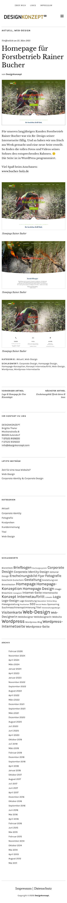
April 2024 (14, 660)
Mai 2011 (13, 863)
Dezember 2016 (16, 797)
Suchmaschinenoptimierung (18, 607)
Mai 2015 (13, 832)
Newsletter (41, 601)
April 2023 (14, 673)
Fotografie (7, 517)
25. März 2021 (23, 40)
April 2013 (14, 854)
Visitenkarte (12, 612)
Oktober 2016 (15, 801)
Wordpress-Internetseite (27, 369)
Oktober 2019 (15, 739)
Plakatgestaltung (10, 604)
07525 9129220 (11, 438)
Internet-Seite (32, 592)
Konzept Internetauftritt (38, 366)
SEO (32, 604)
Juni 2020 (14, 730)
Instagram (17, 593)
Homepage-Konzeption (13, 366)
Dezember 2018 (16, 757)
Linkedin (48, 597)
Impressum (46, 5)
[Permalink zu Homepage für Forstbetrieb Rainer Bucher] (33, 124)
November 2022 (17, 682)
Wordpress (7, 369)
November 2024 (17, 655)
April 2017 (13, 792)
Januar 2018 (15, 770)
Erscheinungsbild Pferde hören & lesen (50, 394)
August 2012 (15, 858)
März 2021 (14, 713)
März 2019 (14, 748)
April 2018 (14, 766)
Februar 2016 (15, 823)
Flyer (41, 576)
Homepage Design (47, 363)
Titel (4, 531)
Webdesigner (25, 616)
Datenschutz (43, 888)
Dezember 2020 (17, 717)
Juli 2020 (13, 726)
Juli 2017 (13, 783)
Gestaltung (32, 580)
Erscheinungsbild (23, 576)
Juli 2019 (13, 743)
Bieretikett (7, 568)
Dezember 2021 (16, 704)
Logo (57, 597)
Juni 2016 (13, 810)
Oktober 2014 (15, 845)
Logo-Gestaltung (28, 601)
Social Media (41, 604)
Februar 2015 (15, 836)
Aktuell (7, 30)
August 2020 (15, 721)
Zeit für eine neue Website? (16, 469)
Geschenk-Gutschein (13, 580)
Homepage (26, 584)
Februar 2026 (16, 651)
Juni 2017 (13, 788)
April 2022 (14, 695)
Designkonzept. (42, 895)
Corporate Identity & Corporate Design (22, 478)
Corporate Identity (11, 513)
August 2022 (15, 691)
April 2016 (14, 819)
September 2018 (17, 761)
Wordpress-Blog (33, 622)
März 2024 (14, 664)
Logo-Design (10, 600)
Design (44, 571)
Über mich (20, 5)
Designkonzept (14, 74)
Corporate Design (28, 363)
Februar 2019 (15, 752)
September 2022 (17, 686)
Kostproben (8, 522)
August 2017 (15, 779)
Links (33, 5)
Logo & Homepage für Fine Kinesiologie (14, 394)
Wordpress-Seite (37, 626)
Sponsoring (53, 604)
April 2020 (14, 735)
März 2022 (14, 699)
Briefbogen (22, 567)
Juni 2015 (13, 827)
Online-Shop (52, 601)
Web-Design (22, 30)
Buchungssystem (39, 568)
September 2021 (17, 708)
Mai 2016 (13, 814)
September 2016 (17, 805)
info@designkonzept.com (16, 445)
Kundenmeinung (11, 527)
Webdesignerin (43, 616)
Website (57, 616)
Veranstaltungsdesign (51, 608)
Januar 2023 (15, 677)
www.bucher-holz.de (15, 171)
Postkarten (24, 604)
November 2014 (16, 841)
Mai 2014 (13, 850)
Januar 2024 (15, 669)
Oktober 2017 (15, 774)
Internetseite (50, 592)
